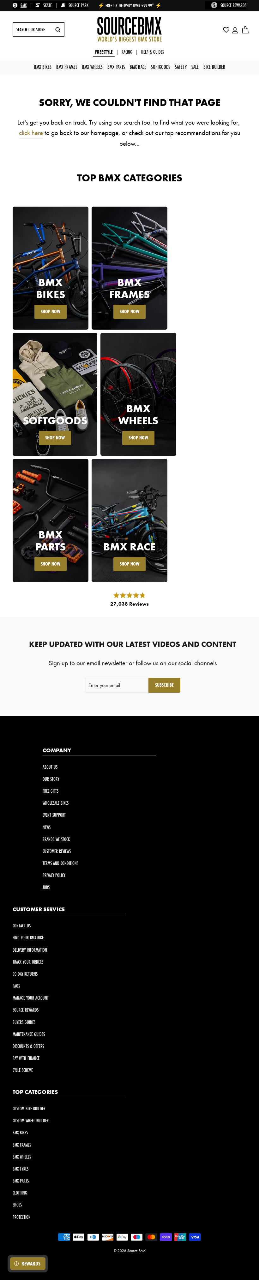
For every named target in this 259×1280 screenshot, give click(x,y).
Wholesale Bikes (56, 803)
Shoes (17, 1204)
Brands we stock (56, 839)
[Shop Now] (50, 268)
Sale (195, 66)
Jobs (46, 887)
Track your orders (28, 962)
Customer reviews (57, 851)
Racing (127, 52)
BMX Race (138, 66)
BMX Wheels (92, 66)
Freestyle (104, 52)
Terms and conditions (60, 863)
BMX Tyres (20, 1169)
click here (31, 133)
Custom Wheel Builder (31, 1120)
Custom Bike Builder (29, 1108)
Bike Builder (214, 66)
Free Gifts (50, 791)
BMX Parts (116, 66)
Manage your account (31, 998)
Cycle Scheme (23, 1070)
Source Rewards (26, 1010)
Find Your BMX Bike (28, 937)
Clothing (20, 1192)
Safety (181, 66)
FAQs (16, 986)
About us (50, 767)
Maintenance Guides (29, 1034)
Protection (22, 1217)
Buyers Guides (24, 1022)
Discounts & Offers (28, 1046)
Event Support (54, 815)
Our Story (51, 779)
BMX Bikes (42, 66)
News (47, 827)
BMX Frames (66, 66)
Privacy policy (54, 875)
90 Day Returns (25, 974)
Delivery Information (30, 950)
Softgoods (160, 66)
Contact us (22, 925)
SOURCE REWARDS (233, 5)
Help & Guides (152, 52)
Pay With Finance (26, 1058)
